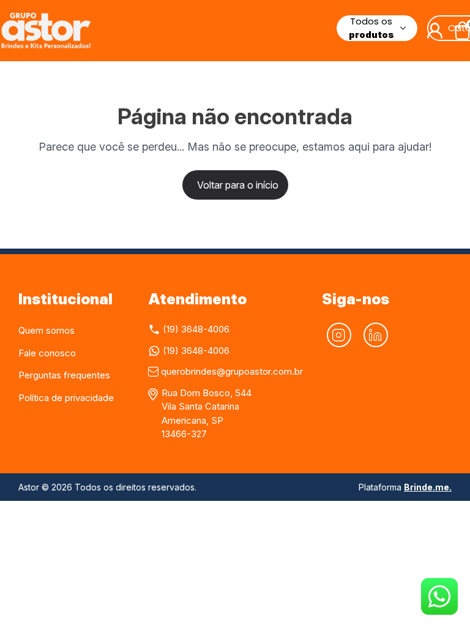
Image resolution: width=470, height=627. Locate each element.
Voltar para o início (237, 185)
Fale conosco (47, 353)
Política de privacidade (66, 398)
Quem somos (46, 330)
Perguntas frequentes (64, 375)
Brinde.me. (428, 487)
